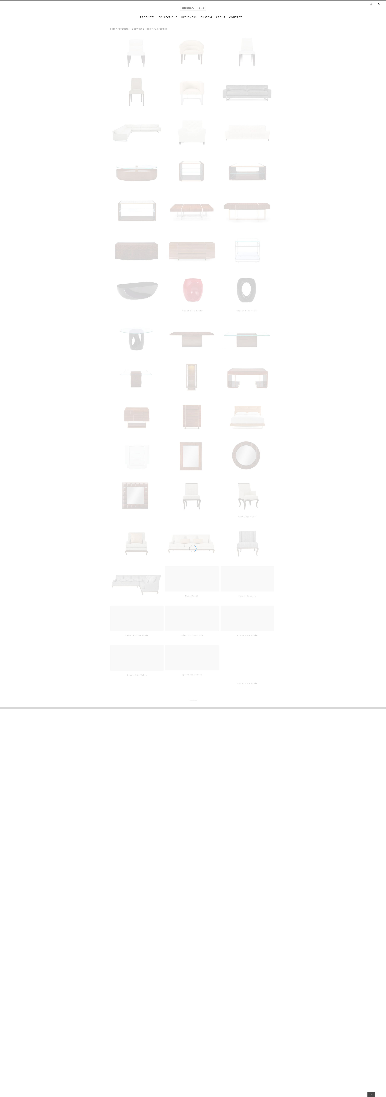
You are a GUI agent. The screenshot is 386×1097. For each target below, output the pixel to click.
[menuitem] (372, 4)
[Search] (379, 4)
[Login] (372, 4)
